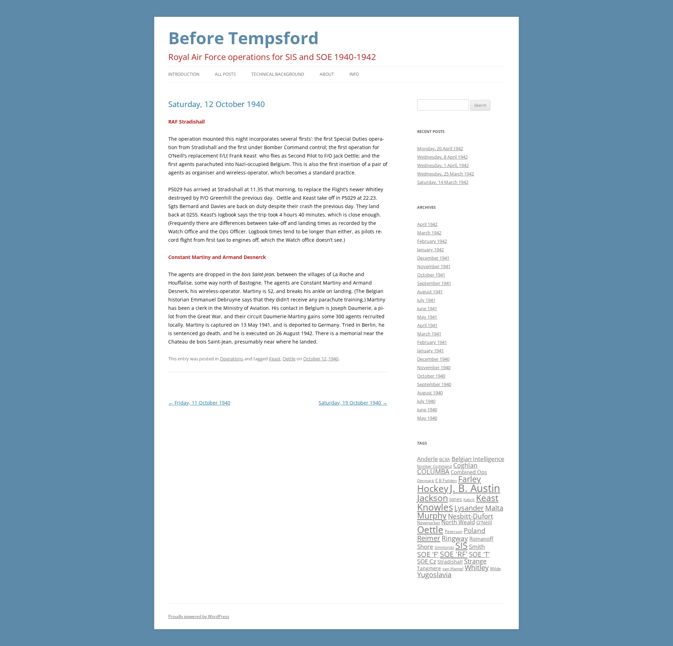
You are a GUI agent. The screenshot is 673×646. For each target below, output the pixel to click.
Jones (455, 499)
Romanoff (481, 538)
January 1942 (430, 249)
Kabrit (469, 499)
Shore (425, 546)
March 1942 (429, 232)
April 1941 (427, 325)
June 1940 (427, 409)
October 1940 (431, 376)
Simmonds (444, 547)
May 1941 (427, 317)
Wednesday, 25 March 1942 (445, 174)
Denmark (425, 480)
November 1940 (433, 367)
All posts (225, 74)
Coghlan (465, 465)
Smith (477, 546)
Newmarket (428, 523)
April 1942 (427, 224)
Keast (274, 358)
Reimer (428, 538)
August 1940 (430, 392)
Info (354, 74)
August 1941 (430, 291)
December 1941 (433, 258)
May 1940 (427, 418)
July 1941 (426, 300)
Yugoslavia (434, 574)
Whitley (477, 567)
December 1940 (433, 359)
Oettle (289, 358)
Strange (475, 561)
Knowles (435, 507)
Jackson (432, 498)
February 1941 (432, 342)
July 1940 (426, 401)
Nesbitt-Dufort (470, 516)
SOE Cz (426, 561)
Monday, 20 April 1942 (440, 148)
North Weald (458, 522)
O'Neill (484, 522)
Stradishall (450, 561)
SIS (461, 545)
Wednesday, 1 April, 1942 (443, 165)
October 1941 (431, 275)
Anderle (427, 459)
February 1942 (432, 241)
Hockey (432, 488)
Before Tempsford (243, 37)
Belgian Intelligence (477, 458)
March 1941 (429, 334)
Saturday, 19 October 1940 (353, 402)
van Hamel (452, 569)
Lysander (469, 508)
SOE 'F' (428, 554)
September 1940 (434, 384)
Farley (469, 479)
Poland (474, 530)
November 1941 (433, 266)
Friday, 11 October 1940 (199, 402)
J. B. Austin (475, 488)
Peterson (453, 531)
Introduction (183, 74)
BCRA (444, 459)
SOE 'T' (479, 554)
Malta (494, 508)
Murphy (432, 515)
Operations (231, 358)
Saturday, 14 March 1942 (442, 182)
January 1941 (430, 350)
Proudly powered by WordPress (198, 616)
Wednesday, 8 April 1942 (442, 157)
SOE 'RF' (454, 554)
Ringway (455, 538)
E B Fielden (446, 481)
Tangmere (429, 568)
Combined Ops (469, 471)
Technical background (277, 74)
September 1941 (434, 283)
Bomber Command (434, 466)
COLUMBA (433, 471)
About (327, 74)
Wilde (495, 569)
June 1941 (427, 308)
